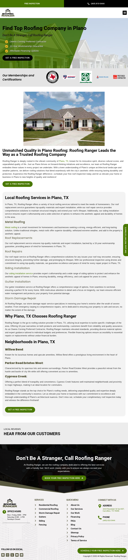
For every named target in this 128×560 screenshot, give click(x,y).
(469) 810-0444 (109, 520)
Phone (106, 517)
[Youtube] (17, 555)
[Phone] (100, 517)
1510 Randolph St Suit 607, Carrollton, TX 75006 (113, 510)
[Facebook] (3, 555)
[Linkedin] (21, 555)
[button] (125, 13)
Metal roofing (11, 227)
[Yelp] (12, 555)
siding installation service (21, 273)
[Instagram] (7, 555)
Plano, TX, (64, 161)
